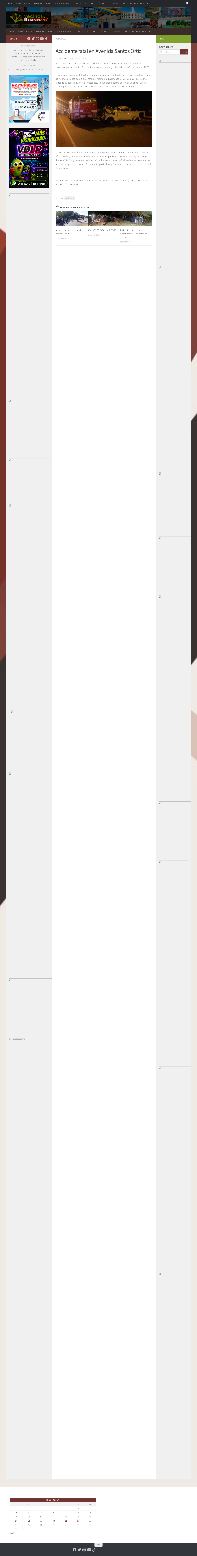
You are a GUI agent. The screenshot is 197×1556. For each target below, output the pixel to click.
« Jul (12, 1533)
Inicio (10, 3)
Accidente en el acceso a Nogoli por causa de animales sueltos (133, 233)
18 (29, 1521)
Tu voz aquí (114, 3)
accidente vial (69, 198)
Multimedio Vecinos (42, 3)
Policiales (61, 38)
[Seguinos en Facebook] (28, 38)
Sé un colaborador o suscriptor (136, 3)
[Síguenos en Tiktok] (46, 38)
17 (16, 1521)
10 (16, 1516)
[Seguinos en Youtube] (41, 38)
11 (29, 1516)
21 (66, 1521)
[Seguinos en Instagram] (37, 38)
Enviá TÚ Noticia (62, 3)
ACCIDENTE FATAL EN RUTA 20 (102, 230)
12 (41, 1516)
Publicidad (89, 3)
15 (78, 1516)
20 (54, 1521)
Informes (101, 3)
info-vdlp (64, 58)
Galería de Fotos (23, 3)
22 (78, 1521)
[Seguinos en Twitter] (33, 38)
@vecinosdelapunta (17, 1039)
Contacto (77, 3)
